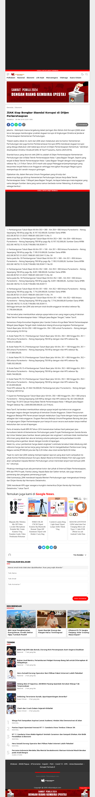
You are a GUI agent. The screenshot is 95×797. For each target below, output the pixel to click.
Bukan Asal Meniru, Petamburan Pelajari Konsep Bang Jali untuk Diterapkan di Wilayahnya (52, 661)
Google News (45, 494)
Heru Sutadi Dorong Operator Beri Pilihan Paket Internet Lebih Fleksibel (50, 673)
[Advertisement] (47, 14)
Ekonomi (18, 107)
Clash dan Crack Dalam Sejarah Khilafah (35, 708)
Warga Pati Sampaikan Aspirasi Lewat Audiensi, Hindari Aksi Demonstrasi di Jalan (47, 720)
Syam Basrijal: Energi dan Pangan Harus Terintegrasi (50, 631)
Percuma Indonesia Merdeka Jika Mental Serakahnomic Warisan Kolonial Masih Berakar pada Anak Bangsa (49, 751)
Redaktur (10, 119)
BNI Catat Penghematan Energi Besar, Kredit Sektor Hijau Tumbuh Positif (20, 632)
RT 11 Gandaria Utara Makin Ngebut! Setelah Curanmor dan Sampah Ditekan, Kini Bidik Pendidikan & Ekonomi (49, 735)
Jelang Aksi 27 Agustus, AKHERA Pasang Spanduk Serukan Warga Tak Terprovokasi (48, 685)
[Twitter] (12, 124)
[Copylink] (23, 124)
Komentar (83, 124)
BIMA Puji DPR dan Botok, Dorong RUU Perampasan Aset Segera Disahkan (50, 650)
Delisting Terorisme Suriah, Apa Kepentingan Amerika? (42, 697)
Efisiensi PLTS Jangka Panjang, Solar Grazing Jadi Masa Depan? (81, 632)
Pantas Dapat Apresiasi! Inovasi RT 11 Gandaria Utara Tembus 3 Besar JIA (43, 727)
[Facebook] (8, 124)
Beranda (10, 107)
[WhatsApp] (16, 124)
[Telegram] (20, 124)
